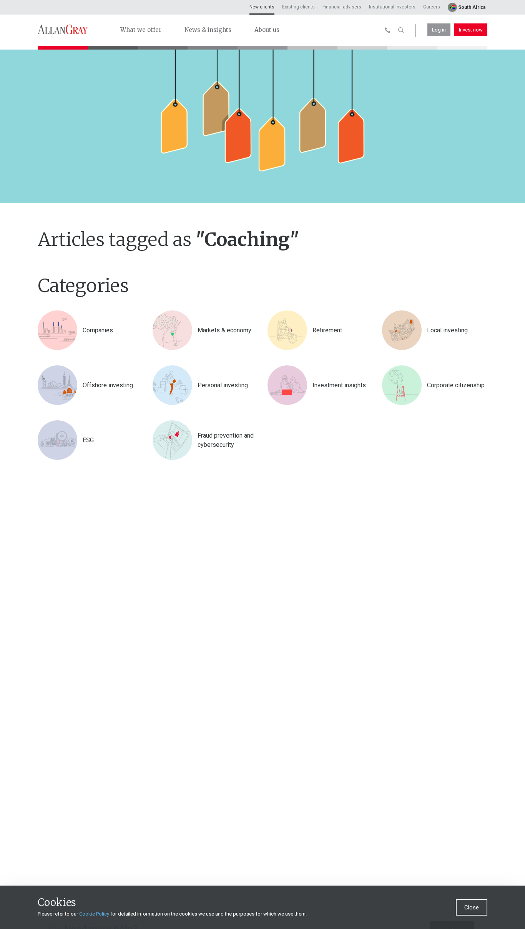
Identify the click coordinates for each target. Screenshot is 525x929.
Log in (439, 30)
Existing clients (298, 7)
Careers (431, 7)
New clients (261, 7)
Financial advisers (341, 7)
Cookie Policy (94, 914)
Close (471, 907)
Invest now (471, 30)
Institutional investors (392, 7)
